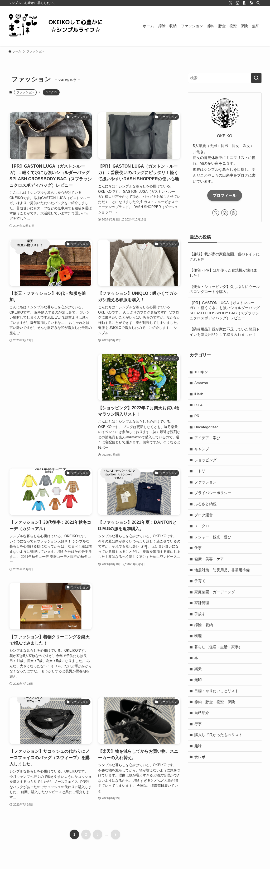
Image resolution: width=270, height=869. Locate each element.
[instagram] (237, 3)
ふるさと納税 (205, 504)
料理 (198, 636)
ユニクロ (51, 92)
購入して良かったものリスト (218, 735)
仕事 (198, 548)
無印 (198, 680)
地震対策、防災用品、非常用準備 (222, 570)
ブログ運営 (203, 515)
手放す (199, 614)
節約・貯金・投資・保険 (214, 702)
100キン (201, 372)
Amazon (201, 383)
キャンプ (201, 449)
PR (196, 416)
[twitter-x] (230, 3)
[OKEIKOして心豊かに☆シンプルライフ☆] (61, 26)
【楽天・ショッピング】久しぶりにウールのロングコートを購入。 (225, 289)
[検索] (258, 3)
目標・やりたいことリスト (216, 691)
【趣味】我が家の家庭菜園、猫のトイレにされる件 (225, 256)
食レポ (199, 757)
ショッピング (205, 460)
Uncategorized (206, 427)
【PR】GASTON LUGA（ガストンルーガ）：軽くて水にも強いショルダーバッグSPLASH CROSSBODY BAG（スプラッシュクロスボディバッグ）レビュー (225, 310)
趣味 (198, 746)
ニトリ (199, 471)
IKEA (198, 405)
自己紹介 (201, 713)
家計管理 (201, 603)
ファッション (205, 482)
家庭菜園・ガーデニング (214, 592)
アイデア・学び (207, 438)
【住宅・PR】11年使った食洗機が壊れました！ (223, 273)
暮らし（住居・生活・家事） (218, 647)
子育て (199, 581)
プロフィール (225, 195)
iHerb (198, 394)
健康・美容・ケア (209, 559)
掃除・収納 (203, 625)
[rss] (251, 3)
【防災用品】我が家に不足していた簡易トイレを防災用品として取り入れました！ (225, 332)
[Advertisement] (50, 392)
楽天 (198, 669)
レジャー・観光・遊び (212, 537)
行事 (198, 724)
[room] (244, 3)
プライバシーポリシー (212, 493)
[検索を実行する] (256, 78)
